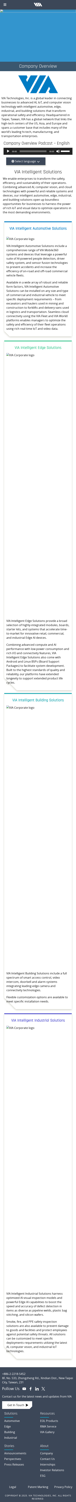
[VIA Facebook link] (29, 1388)
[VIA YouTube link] (23, 1388)
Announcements (15, 1453)
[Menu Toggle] (5, 4)
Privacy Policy (63, 1487)
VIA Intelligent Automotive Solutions (38, 228)
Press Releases (14, 1464)
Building (9, 1432)
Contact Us (47, 1459)
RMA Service (48, 1426)
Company (46, 1453)
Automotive (12, 1421)
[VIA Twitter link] (42, 1388)
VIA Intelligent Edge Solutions (38, 348)
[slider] (66, 151)
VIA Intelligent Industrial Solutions (38, 1020)
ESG (42, 1476)
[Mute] (58, 151)
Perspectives (12, 1459)
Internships (47, 1464)
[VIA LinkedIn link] (35, 1388)
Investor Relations (52, 1470)
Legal (12, 1487)
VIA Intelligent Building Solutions (38, 700)
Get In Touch (15, 1405)
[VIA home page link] (38, 1371)
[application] (38, 151)
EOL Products (49, 1421)
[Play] (8, 151)
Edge (7, 1426)
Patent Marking (38, 1487)
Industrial (10, 1438)
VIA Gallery (47, 1432)
